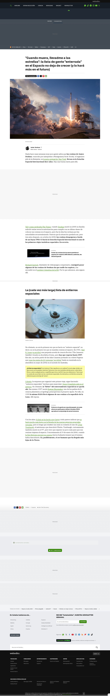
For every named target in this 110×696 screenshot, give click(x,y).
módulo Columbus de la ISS (48, 270)
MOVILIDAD (49, 5)
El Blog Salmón (93, 661)
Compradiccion (80, 665)
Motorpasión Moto (68, 663)
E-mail (46, 76)
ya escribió (36, 352)
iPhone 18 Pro (78, 609)
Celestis (28, 381)
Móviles (12, 623)
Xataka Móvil (13, 663)
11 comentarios (32, 76)
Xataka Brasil (13, 683)
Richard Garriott (31, 265)
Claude (55, 609)
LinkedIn (88, 634)
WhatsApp (85, 5)
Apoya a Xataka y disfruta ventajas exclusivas (83, 640)
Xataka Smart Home (13, 668)
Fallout (36, 47)
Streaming (13, 620)
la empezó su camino (38, 435)
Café (72, 47)
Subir (95, 653)
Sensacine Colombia (39, 684)
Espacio (33, 507)
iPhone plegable (39, 609)
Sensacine (39, 661)
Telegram (91, 5)
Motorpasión (66, 661)
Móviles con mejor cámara (66, 609)
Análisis (28, 620)
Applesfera (13, 665)
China (24, 47)
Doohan (61, 227)
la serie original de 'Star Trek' (54, 159)
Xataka (12, 661)
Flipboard (43, 76)
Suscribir (83, 621)
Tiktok (88, 5)
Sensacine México (41, 681)
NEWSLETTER (69, 5)
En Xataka (53, 250)
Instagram (93, 5)
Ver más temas (15, 635)
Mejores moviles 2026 (27, 609)
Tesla (53, 47)
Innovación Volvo (58, 21)
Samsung (28, 626)
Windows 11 (44, 629)
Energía (28, 623)
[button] (36, 147)
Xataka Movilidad (45, 623)
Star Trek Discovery (43, 507)
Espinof (39, 663)
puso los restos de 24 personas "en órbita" (45, 360)
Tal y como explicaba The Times (38, 227)
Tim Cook (30, 47)
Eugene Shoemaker (55, 389)
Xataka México (14, 681)
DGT (49, 47)
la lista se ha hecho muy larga (47, 419)
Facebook (38, 76)
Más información (67, 694)
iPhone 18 (66, 47)
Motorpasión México (66, 682)
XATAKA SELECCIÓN (29, 5)
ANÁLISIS (17, 5)
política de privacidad (78, 625)
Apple (12, 626)
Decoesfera (79, 663)
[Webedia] (96, 1)
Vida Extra (26, 663)
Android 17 (48, 609)
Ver (55, 550)
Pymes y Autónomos (92, 664)
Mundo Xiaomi (14, 671)
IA (75, 47)
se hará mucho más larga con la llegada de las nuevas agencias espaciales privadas (53, 422)
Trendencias (79, 661)
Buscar (96, 647)
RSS (82, 634)
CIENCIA (40, 5)
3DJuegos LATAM (28, 681)
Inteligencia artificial (46, 626)
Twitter (99, 5)
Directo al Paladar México (54, 682)
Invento (59, 47)
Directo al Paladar (54, 661)
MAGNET (58, 5)
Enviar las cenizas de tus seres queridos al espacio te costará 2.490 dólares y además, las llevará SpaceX (66, 254)
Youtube (96, 5)
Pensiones (43, 47)
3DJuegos (26, 661)
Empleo (28, 629)
